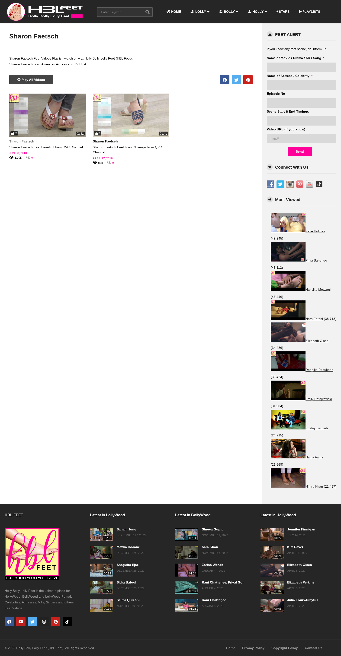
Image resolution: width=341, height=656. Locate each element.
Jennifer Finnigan (301, 529)
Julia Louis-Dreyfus (302, 600)
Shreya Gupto (213, 529)
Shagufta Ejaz (127, 565)
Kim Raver (295, 547)
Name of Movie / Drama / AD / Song (295, 58)
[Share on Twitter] (236, 79)
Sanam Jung (126, 529)
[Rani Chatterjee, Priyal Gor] (186, 587)
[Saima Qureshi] (101, 605)
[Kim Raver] (272, 552)
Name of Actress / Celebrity (289, 76)
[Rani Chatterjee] (186, 605)
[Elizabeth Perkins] (272, 587)
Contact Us (313, 648)
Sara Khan (210, 547)
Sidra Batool (126, 582)
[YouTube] (21, 621)
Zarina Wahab (212, 565)
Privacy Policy (253, 648)
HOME (175, 11)
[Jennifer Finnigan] (272, 534)
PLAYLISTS (311, 11)
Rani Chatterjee (214, 600)
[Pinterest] (55, 621)
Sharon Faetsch (21, 141)
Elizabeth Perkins (301, 582)
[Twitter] (32, 621)
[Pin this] (248, 79)
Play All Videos (33, 80)
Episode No (276, 93)
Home (230, 648)
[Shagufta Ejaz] (101, 570)
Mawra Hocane (128, 547)
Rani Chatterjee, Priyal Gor (223, 582)
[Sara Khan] (186, 552)
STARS (284, 11)
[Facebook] (9, 621)
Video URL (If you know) (286, 129)
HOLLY (258, 11)
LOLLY (200, 11)
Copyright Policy (284, 648)
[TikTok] (67, 621)
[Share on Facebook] (224, 79)
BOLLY (229, 11)
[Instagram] (44, 621)
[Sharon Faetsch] (47, 115)
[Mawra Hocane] (101, 552)
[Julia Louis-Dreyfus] (272, 605)
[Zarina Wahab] (186, 570)
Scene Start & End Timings (288, 111)
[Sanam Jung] (101, 534)
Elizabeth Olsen (299, 565)
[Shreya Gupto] (186, 534)
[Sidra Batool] (101, 587)
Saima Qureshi (128, 600)
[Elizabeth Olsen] (272, 570)
